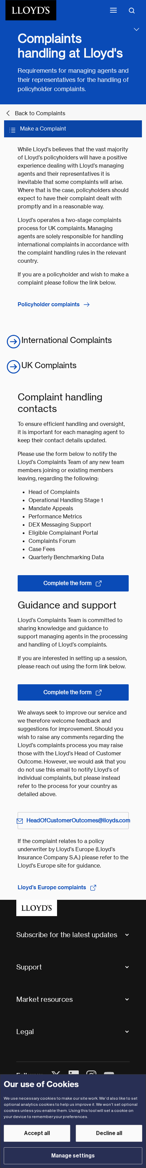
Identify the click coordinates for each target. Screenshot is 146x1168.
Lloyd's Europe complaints (52, 887)
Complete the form (67, 583)
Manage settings (73, 1155)
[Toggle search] (132, 10)
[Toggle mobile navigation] (113, 10)
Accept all (37, 1133)
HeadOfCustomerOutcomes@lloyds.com (77, 820)
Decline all (109, 1133)
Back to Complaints (40, 113)
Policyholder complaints (49, 304)
